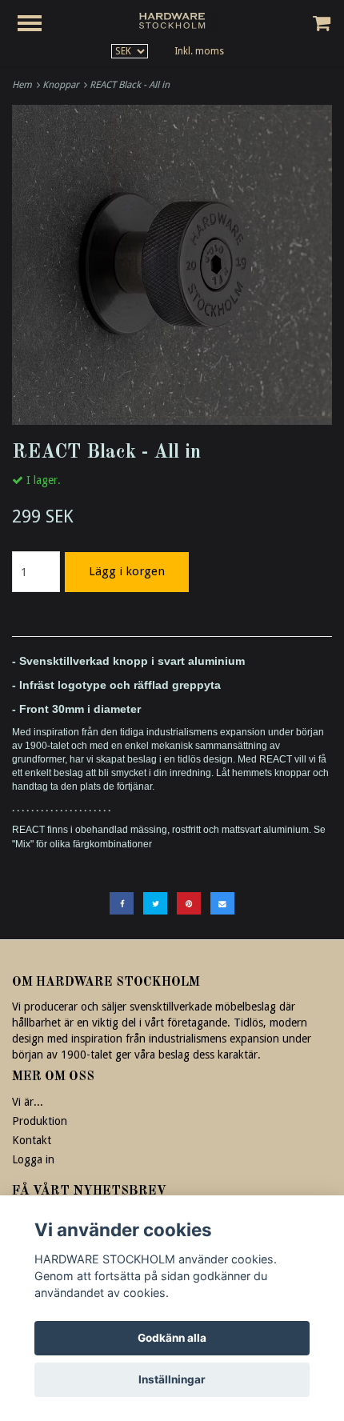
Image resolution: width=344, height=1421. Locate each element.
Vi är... (27, 1101)
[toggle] (38, 25)
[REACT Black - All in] (172, 265)
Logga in (33, 1159)
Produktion (39, 1121)
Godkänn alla (172, 1337)
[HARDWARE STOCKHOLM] (172, 20)
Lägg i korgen (127, 571)
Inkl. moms (199, 51)
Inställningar (172, 1379)
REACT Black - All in (131, 84)
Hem (24, 84)
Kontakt (31, 1140)
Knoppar (63, 84)
